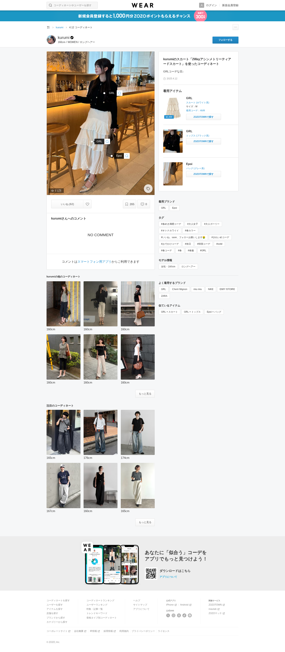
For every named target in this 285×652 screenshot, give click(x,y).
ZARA (164, 296)
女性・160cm (168, 266)
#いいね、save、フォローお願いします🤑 (183, 237)
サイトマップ (140, 604)
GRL (189, 98)
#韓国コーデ (203, 244)
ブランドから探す (56, 617)
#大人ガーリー (211, 224)
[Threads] (179, 615)
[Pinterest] (190, 615)
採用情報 (108, 631)
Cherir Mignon (179, 289)
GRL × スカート (169, 312)
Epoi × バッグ (214, 312)
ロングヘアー (188, 266)
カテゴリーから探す (57, 622)
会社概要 (78, 631)
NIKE (210, 289)
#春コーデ (166, 250)
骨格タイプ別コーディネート (101, 617)
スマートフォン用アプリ (94, 261)
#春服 (191, 250)
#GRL (203, 250)
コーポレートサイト (57, 631)
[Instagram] (174, 615)
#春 (180, 250)
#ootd (219, 244)
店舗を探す (52, 613)
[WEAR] (142, 5)
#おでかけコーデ (170, 244)
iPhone (170, 604)
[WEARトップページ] (48, 27)
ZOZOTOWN (215, 604)
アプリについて (168, 577)
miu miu (197, 289)
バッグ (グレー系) (195, 168)
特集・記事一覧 (94, 609)
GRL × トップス (192, 312)
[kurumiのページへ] (51, 39)
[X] (168, 615)
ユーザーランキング (96, 604)
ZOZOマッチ (215, 613)
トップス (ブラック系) (197, 135)
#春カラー (190, 230)
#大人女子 (192, 224)
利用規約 (124, 631)
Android (184, 604)
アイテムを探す (55, 609)
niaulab (213, 609)
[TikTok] (184, 615)
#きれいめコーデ (220, 237)
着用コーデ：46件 (195, 110)
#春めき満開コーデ (171, 224)
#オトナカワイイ (170, 230)
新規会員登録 (230, 5)
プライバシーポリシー (143, 631)
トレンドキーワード (96, 613)
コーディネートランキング (100, 600)
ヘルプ (136, 600)
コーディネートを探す (58, 600)
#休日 (188, 244)
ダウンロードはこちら (175, 570)
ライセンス (163, 631)
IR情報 (93, 631)
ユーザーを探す (55, 604)
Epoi (189, 164)
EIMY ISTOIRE (227, 289)
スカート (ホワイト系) (197, 102)
